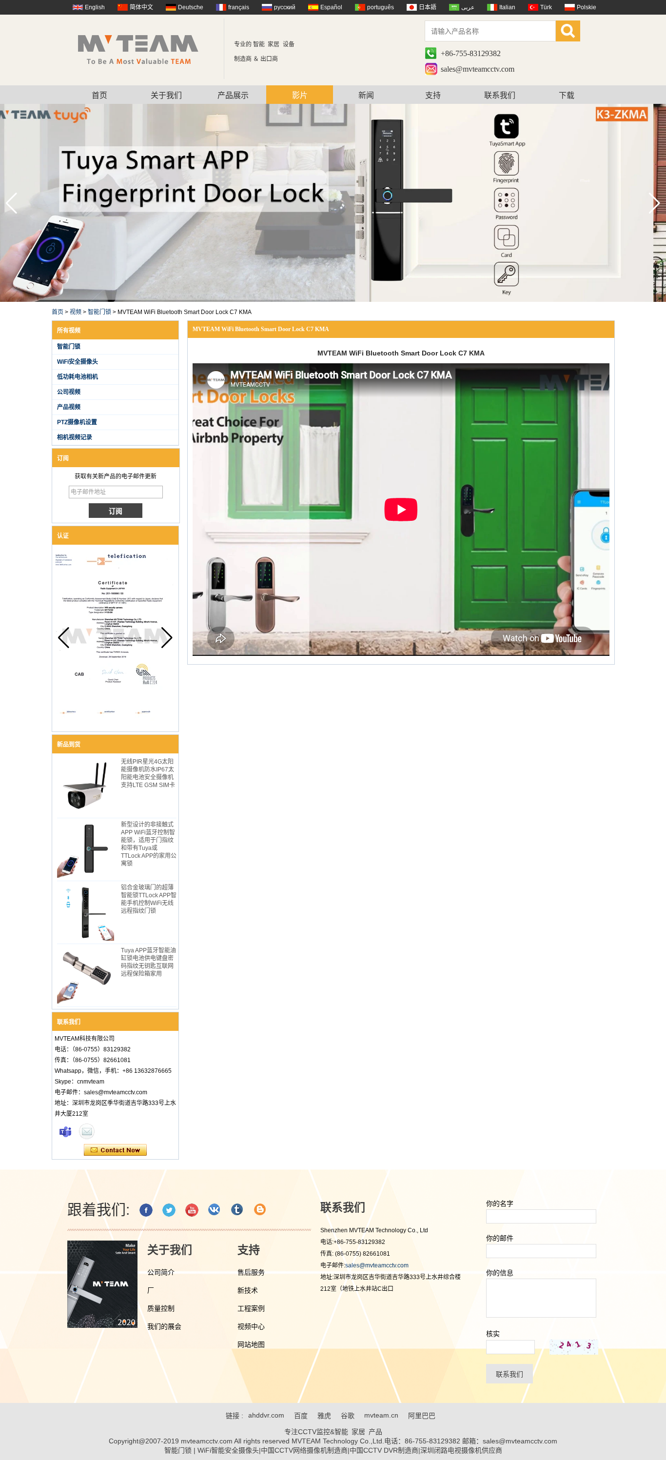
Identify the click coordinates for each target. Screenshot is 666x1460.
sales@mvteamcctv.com (477, 69)
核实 (493, 1334)
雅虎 (324, 1416)
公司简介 (161, 1272)
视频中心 (251, 1326)
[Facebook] (146, 1210)
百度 (301, 1416)
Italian (507, 7)
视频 (75, 312)
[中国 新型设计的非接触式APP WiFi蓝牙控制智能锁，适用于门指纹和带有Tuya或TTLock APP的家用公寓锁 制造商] (85, 849)
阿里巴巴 (421, 1416)
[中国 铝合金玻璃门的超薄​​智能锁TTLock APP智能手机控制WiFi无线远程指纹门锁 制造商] (85, 912)
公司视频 (68, 392)
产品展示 (233, 95)
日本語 (427, 7)
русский (284, 7)
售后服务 (251, 1272)
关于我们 (166, 95)
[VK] (214, 1210)
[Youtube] (191, 1210)
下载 (566, 95)
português (380, 7)
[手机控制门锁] (333, 299)
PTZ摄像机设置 (77, 422)
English (95, 7)
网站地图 (251, 1344)
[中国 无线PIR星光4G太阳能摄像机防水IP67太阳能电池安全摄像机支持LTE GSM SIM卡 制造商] (85, 786)
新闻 (366, 95)
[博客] (260, 1210)
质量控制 (161, 1308)
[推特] (169, 1210)
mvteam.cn (381, 1415)
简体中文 (141, 7)
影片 (300, 95)
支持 (433, 95)
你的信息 (499, 1273)
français (238, 7)
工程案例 (251, 1308)
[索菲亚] (65, 1131)
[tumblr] (237, 1210)
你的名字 (499, 1203)
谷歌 (347, 1416)
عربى (467, 7)
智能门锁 (99, 312)
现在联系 (115, 1150)
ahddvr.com (266, 1415)
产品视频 (68, 407)
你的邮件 (499, 1238)
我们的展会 (164, 1326)
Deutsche (190, 7)
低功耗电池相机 (77, 377)
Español (331, 7)
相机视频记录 (74, 437)
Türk (546, 7)
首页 (99, 95)
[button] (654, 203)
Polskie (586, 7)
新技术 (247, 1290)
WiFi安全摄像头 (77, 361)
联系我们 (499, 95)
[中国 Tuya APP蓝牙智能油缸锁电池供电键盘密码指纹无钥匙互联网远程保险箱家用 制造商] (85, 975)
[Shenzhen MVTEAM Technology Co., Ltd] (144, 49)
